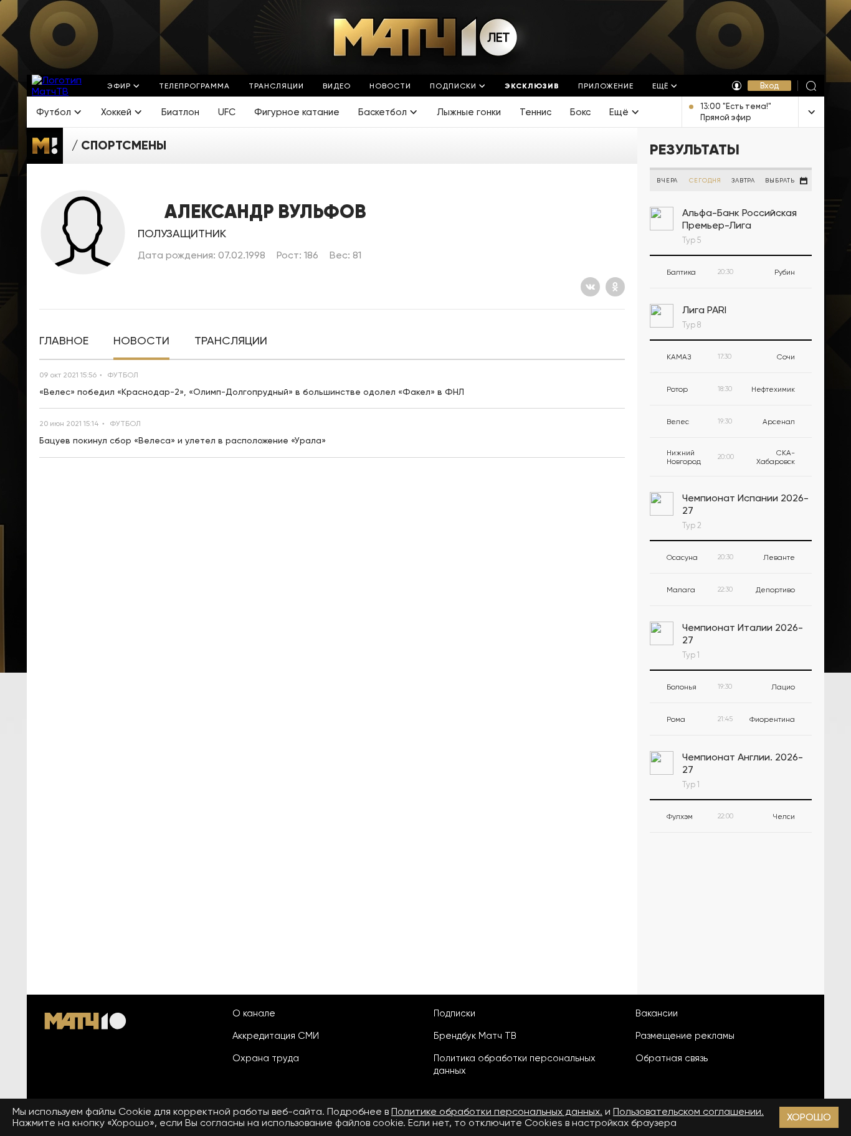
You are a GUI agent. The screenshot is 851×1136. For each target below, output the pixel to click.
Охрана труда (265, 1058)
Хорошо (809, 1117)
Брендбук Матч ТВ (475, 1035)
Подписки (454, 1013)
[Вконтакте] (590, 286)
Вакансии (656, 1013)
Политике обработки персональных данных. (496, 1111)
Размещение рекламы (685, 1035)
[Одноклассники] (615, 286)
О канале (253, 1013)
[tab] (63, 341)
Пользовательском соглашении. (688, 1111)
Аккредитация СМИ (275, 1035)
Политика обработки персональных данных (515, 1064)
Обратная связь (671, 1058)
